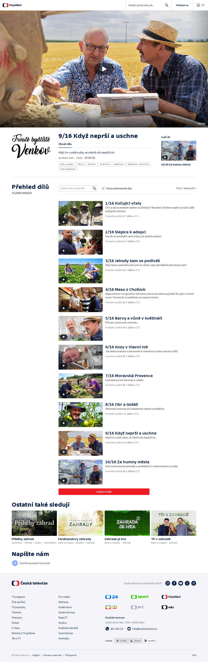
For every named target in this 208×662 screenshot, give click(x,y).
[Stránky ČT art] (137, 608)
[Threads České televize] (193, 583)
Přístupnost (71, 655)
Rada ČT (63, 617)
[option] (121, 640)
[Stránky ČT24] (111, 597)
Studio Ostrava (66, 612)
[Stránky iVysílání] (171, 597)
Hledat (166, 5)
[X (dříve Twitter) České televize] (187, 583)
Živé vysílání (18, 602)
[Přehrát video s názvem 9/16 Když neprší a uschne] (104, 69)
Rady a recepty (66, 164)
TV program (18, 596)
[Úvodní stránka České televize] (30, 583)
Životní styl (105, 164)
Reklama (63, 602)
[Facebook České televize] (174, 583)
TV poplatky (18, 607)
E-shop (16, 628)
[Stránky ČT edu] (168, 608)
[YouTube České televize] (180, 583)
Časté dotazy (65, 633)
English (35, 655)
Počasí (15, 622)
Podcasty (17, 617)
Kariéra (62, 622)
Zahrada (92, 164)
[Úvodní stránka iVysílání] (15, 5)
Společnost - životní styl (138, 164)
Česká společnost (67, 169)
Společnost (119, 164)
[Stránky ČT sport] (140, 597)
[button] (104, 69)
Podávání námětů (68, 628)
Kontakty (63, 638)
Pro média (64, 596)
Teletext (16, 612)
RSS (194, 655)
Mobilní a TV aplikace (23, 633)
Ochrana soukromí (52, 655)
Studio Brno (65, 607)
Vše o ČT (16, 638)
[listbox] (135, 640)
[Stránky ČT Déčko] (111, 608)
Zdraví (81, 164)
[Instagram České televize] (167, 583)
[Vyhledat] (94, 188)
